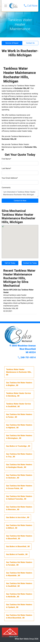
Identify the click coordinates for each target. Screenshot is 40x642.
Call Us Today (10, 263)
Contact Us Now (20, 200)
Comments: (6, 187)
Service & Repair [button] (11, 43)
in (19, 372)
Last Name (6, 168)
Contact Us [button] (30, 43)
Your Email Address (10, 178)
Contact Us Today (30, 263)
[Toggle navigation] (6, 6)
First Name (6, 159)
